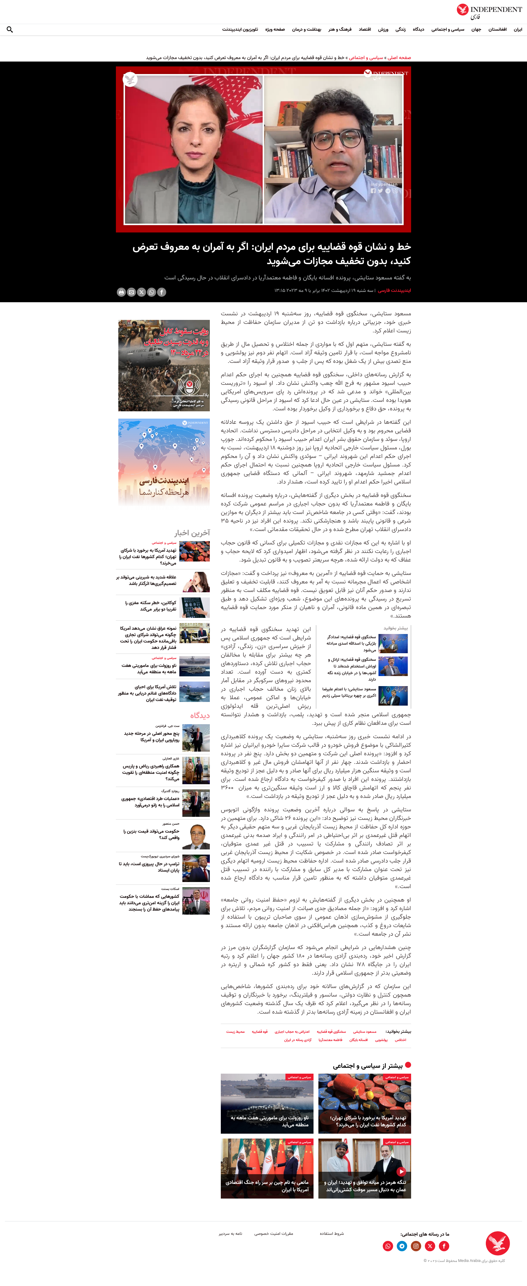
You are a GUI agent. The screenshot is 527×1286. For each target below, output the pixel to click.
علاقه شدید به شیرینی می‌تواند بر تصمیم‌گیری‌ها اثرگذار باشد (146, 580)
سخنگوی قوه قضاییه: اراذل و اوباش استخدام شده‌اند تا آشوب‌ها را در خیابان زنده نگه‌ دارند (352, 670)
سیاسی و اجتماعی (448, 29)
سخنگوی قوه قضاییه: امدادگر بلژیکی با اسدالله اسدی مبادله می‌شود (351, 644)
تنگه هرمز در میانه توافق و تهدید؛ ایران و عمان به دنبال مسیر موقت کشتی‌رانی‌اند (365, 1186)
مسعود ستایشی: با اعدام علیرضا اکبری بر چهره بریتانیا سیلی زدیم (349, 693)
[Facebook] (161, 292)
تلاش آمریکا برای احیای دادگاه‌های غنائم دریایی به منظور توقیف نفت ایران (147, 693)
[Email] (131, 292)
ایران (518, 29)
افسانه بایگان (359, 1040)
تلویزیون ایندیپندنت (240, 29)
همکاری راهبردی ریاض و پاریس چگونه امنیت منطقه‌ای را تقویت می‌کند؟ (150, 773)
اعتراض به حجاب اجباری (292, 1032)
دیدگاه (418, 29)
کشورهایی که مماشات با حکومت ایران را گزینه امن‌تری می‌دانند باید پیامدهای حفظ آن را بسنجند (149, 903)
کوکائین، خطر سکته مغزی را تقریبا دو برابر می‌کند (150, 606)
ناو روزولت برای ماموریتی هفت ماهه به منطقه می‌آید (270, 1121)
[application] (263, 149)
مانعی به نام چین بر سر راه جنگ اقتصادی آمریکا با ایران (267, 1186)
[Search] (10, 29)
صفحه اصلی (399, 58)
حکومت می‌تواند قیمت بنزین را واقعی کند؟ (151, 834)
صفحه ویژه (275, 29)
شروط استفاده (332, 1233)
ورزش (383, 29)
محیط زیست (235, 1032)
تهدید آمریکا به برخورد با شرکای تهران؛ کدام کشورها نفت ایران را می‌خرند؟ (368, 1121)
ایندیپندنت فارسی (394, 291)
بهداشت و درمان (306, 29)
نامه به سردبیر (230, 1233)
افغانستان (498, 29)
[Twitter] (141, 292)
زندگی (401, 29)
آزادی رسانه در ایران (297, 1040)
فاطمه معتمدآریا (330, 1040)
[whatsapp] (388, 1246)
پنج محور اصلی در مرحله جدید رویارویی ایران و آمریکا (151, 737)
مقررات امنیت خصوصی (273, 1233)
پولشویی (381, 1040)
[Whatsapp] (151, 292)
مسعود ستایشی (364, 1032)
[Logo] (386, 74)
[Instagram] (416, 1246)
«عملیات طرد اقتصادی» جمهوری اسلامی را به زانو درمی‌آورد (150, 802)
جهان (476, 29)
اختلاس (400, 1040)
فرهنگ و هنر (340, 29)
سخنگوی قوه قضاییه (331, 1032)
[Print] (121, 292)
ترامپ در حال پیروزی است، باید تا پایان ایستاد (149, 867)
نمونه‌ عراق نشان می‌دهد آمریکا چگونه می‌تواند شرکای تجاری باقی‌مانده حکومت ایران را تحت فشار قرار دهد (148, 638)
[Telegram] (402, 1246)
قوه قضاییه (259, 1032)
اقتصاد (365, 29)
